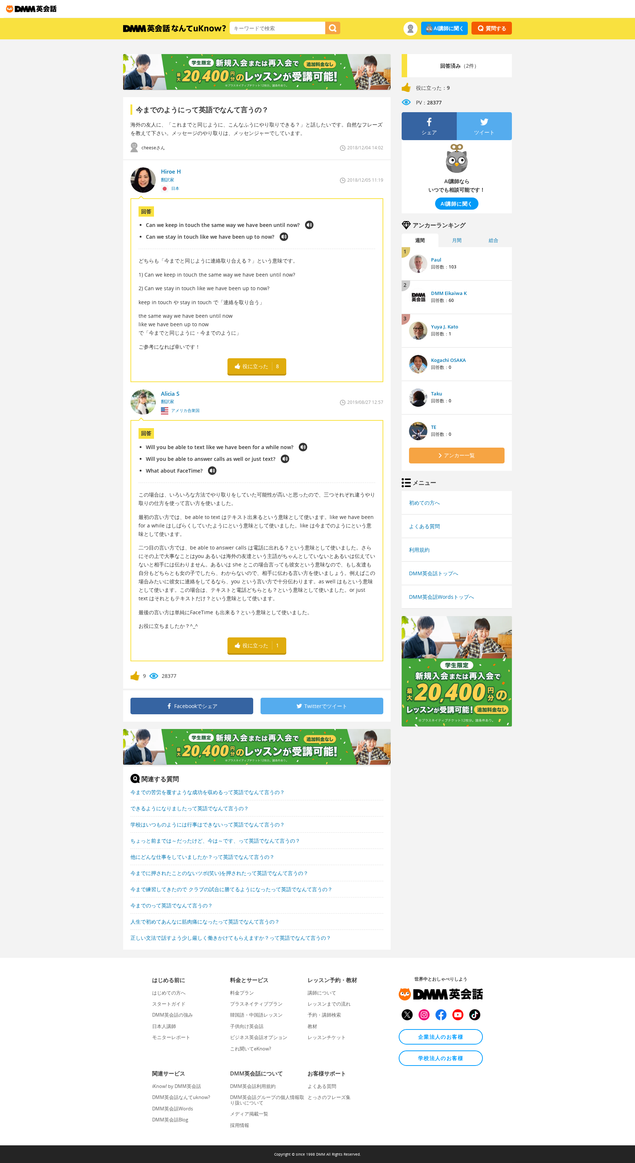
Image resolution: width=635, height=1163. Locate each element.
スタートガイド (169, 1003)
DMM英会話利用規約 (253, 1086)
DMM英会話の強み (172, 1014)
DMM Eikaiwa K (449, 293)
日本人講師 (164, 1026)
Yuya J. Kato (444, 326)
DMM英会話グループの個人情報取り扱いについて (267, 1100)
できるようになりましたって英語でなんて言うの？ (189, 808)
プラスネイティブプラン (256, 1003)
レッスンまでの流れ (329, 1003)
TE (433, 427)
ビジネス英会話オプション (258, 1037)
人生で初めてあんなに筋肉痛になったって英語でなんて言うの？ (205, 921)
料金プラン (242, 992)
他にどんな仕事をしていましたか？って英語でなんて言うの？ (202, 856)
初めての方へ (424, 502)
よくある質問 (424, 526)
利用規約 (419, 549)
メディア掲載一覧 (249, 1113)
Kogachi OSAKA (448, 360)
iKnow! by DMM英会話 (176, 1086)
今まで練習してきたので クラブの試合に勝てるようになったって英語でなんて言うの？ (231, 889)
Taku (436, 393)
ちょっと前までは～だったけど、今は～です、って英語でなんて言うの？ (215, 840)
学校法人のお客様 (440, 1057)
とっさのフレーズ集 (329, 1097)
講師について (322, 992)
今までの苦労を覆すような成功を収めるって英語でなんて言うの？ (207, 792)
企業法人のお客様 (440, 1036)
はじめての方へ (169, 992)
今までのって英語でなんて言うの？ (171, 905)
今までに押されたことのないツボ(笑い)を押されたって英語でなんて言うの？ (219, 872)
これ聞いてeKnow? (250, 1048)
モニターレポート (171, 1037)
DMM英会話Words (172, 1108)
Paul (436, 259)
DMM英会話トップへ (433, 573)
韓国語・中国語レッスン (256, 1014)
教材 (312, 1026)
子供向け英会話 (246, 1026)
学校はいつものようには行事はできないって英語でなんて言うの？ (207, 824)
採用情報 (239, 1125)
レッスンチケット (327, 1037)
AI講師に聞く (449, 28)
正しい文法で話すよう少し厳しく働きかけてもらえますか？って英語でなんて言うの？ (230, 937)
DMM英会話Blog (170, 1119)
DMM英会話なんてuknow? (181, 1097)
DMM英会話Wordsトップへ (441, 596)
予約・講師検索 (324, 1014)
